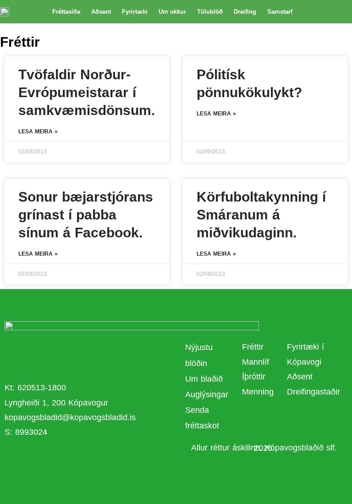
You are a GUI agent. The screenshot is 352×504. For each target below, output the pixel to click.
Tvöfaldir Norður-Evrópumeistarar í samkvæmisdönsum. (86, 92)
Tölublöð (210, 11)
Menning (258, 391)
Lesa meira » (38, 131)
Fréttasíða (66, 11)
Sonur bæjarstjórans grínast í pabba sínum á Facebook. (85, 214)
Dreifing (245, 11)
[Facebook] (52, 460)
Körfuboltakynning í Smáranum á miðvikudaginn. (261, 214)
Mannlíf (255, 362)
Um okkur (172, 11)
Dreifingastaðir (313, 391)
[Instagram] (102, 460)
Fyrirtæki (135, 11)
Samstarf (279, 11)
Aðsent (101, 11)
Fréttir (253, 346)
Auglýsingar (206, 394)
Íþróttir (253, 376)
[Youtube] (77, 460)
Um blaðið (205, 378)
